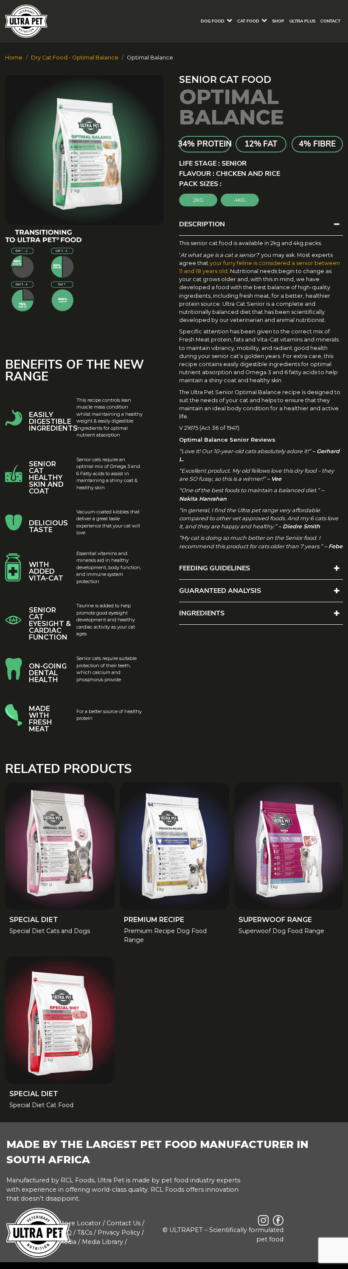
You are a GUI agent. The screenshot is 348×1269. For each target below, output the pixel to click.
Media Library (102, 1242)
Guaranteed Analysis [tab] (220, 590)
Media (67, 1242)
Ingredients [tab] (202, 613)
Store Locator (79, 1223)
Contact (330, 21)
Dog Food (213, 21)
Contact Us (123, 1223)
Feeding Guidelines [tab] (214, 568)
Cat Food (248, 21)
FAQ (65, 1232)
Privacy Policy (119, 1232)
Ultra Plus (302, 21)
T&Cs (84, 1232)
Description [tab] (202, 224)
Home (13, 57)
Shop (278, 21)
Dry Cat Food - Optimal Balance (74, 57)
